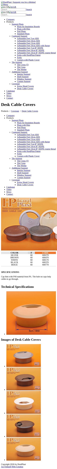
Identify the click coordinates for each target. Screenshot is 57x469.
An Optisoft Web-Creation (12, 467)
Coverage (15, 111)
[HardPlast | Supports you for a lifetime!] (18, 2)
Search (29, 9)
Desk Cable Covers (30, 111)
